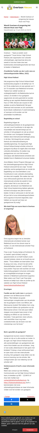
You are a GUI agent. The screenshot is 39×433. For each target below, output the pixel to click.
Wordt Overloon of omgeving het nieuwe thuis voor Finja (26, 19)
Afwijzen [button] (14, 430)
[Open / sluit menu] (37, 7)
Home (6, 17)
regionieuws (14, 17)
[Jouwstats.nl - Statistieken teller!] (5, 413)
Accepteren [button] (30, 430)
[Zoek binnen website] (2, 7)
